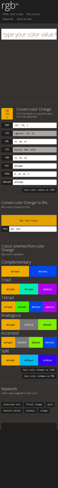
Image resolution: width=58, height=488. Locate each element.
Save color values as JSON (39, 190)
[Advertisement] (29, 71)
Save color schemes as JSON (38, 370)
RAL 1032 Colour (29, 220)
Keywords (7, 19)
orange (44, 410)
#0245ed (43, 271)
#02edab (29, 289)
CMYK (7, 174)
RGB (7, 125)
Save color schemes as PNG (39, 376)
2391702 (7, 114)
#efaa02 (15, 271)
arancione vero (12, 404)
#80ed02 (47, 325)
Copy (5, 228)
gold (50, 404)
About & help (24, 19)
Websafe (7, 182)
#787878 (29, 325)
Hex (7, 165)
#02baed (29, 360)
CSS (7, 133)
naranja (30, 410)
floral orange (34, 404)
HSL (7, 141)
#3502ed (47, 360)
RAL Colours (33, 14)
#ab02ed (47, 289)
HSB (7, 157)
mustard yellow (12, 410)
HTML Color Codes (12, 14)
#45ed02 (22, 307)
